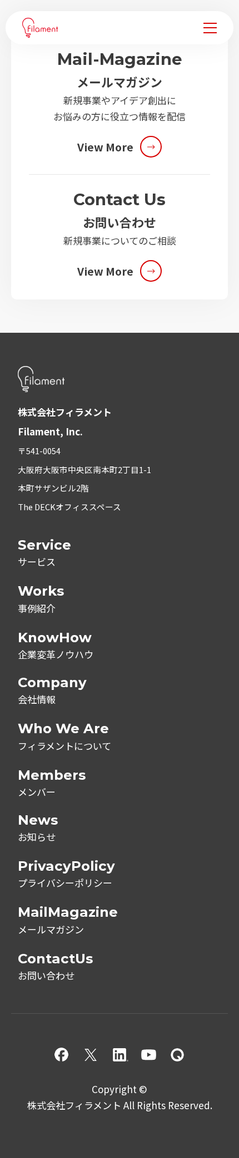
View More (105, 147)
